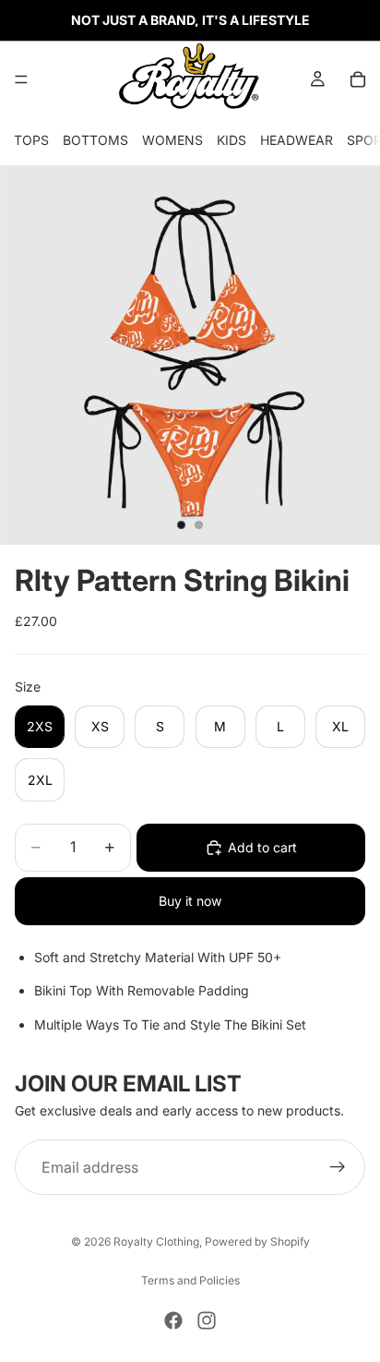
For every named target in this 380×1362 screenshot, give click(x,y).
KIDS (231, 140)
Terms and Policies (190, 1280)
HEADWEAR (296, 140)
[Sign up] (337, 1167)
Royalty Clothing (156, 1241)
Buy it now (190, 901)
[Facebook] (173, 1320)
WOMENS (172, 140)
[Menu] (21, 79)
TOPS (31, 140)
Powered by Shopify (257, 1241)
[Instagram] (207, 1320)
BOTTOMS (95, 140)
